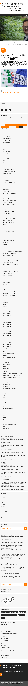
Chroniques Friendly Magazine (9, 171)
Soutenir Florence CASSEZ (8, 402)
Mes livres (3, 629)
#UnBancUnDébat (6, 140)
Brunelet (3, 451)
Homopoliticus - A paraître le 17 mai (8, 650)
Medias (4, 289)
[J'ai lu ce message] (26, 682)
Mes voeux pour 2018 (7, 333)
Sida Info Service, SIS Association (9, 399)
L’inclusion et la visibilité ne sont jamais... (11, 576)
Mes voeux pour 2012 (7, 322)
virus (10, 92)
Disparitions (5, 207)
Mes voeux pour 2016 (7, 329)
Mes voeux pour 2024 (7, 342)
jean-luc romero (21, 615)
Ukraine (4, 421)
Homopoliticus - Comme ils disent (9, 227)
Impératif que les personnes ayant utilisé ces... (12, 545)
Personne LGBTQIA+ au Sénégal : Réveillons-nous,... (13, 554)
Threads (4, 411)
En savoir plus (16, 684)
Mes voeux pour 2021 (7, 337)
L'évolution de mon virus (7, 275)
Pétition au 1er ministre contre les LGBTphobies (12, 373)
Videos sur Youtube (5, 641)
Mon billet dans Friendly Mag (8, 353)
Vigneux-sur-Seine (6, 428)
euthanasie (11, 615)
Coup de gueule (6, 189)
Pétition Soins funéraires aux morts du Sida (11, 379)
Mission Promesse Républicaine (9, 351)
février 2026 (3, 506)
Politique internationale (8, 91)
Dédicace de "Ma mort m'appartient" (10, 193)
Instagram (5, 236)
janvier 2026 (3, 508)
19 (13, 124)
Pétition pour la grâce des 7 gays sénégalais (11, 375)
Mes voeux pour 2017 (7, 331)
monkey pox (21, 91)
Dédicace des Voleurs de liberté (9, 204)
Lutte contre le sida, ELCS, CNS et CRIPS (10, 271)
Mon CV (2, 628)
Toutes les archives (5, 513)
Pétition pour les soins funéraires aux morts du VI (12, 377)
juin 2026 (3, 499)
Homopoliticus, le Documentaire (9, 229)
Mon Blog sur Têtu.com (5, 647)
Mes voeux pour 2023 (7, 340)
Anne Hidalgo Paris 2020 (8, 153)
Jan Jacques (3, 439)
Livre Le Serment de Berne (8, 262)
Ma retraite (5, 278)
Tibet (4, 413)
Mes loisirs (5, 306)
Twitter (4, 419)
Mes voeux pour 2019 (7, 335)
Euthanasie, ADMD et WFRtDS (9, 222)
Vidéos (4, 426)
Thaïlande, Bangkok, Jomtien (8, 408)
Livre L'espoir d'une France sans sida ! (10, 260)
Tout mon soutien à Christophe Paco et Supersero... (13, 549)
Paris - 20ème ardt (6, 364)
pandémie (13, 92)
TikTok (4, 415)
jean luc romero (22, 612)
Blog (3, 162)
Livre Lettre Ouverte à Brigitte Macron (10, 264)
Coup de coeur (5, 187)
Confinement (5, 178)
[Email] (10, 110)
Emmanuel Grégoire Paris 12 (8, 220)
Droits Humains (6, 215)
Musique (4, 359)
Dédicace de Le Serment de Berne (9, 195)
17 (6, 124)
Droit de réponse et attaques (8, 211)
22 (25, 124)
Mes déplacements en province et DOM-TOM (12, 297)
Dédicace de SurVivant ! (7, 202)
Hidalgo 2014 (5, 226)
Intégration (5, 238)
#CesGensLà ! (5, 134)
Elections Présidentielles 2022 (9, 218)
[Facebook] (2, 110)
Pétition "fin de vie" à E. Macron (9, 371)
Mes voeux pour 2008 (7, 315)
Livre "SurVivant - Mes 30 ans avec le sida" (11, 257)
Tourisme (4, 417)
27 (17, 126)
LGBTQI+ (4, 246)
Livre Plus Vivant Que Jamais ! (9, 268)
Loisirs (4, 269)
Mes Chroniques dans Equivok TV (9, 291)
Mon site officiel (4, 626)
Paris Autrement (6, 368)
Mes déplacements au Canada (9, 295)
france (6, 615)
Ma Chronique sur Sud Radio (8, 277)
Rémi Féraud (5, 391)
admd (16, 615)
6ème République (6, 142)
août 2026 (3, 495)
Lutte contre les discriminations (9, 273)
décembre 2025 (4, 509)
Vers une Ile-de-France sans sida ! (9, 424)
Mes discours (5, 298)
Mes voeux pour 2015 (7, 328)
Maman (4, 288)
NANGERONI (4, 455)
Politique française (6, 384)
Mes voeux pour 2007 (7, 313)
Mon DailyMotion (4, 636)
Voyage (4, 430)
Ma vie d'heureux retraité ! (8, 280)
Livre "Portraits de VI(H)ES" (8, 255)
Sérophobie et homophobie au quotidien (9, 633)
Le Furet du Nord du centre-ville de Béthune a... (12, 572)
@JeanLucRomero (5, 105)
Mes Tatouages (6, 309)
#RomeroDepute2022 (7, 138)
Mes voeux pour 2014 (7, 326)
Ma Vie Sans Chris (6, 284)
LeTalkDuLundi (6, 244)
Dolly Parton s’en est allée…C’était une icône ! (12, 541)
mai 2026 (3, 501)
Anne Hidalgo (5, 149)
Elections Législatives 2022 (8, 217)
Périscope (5, 370)
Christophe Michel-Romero (8, 169)
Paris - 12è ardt (6, 362)
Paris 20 (4, 366)
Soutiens (4, 404)
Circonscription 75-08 (7, 173)
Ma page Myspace (4, 638)
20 (17, 124)
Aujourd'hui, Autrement (7, 156)
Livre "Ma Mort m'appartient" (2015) (10, 253)
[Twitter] (6, 110)
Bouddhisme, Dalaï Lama (8, 164)
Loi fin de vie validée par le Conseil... (15, 451)
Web (3, 431)
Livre (4, 247)
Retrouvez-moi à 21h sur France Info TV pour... (12, 558)
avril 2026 (3, 502)
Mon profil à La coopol (5, 648)
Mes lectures (5, 302)
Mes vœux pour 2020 (7, 350)
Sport (4, 406)
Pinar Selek (5, 380)
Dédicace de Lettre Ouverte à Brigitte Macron (12, 196)
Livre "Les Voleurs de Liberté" (8, 249)
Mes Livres (5, 304)
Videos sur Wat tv (4, 643)
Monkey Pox (5, 355)
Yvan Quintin (4, 461)
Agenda (4, 145)
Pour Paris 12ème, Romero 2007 (9, 388)
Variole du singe (6, 422)
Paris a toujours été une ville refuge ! (20, 44)
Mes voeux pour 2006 (7, 311)
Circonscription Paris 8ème (8, 175)
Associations (5, 155)
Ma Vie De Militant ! (7, 282)
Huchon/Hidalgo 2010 (7, 235)
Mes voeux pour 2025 (7, 344)
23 (2, 126)
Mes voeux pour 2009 (7, 317)
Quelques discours (5, 634)
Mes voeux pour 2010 (7, 319)
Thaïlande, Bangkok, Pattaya (8, 410)
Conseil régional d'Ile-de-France (9, 182)
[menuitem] (16, 42)
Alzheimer (5, 147)
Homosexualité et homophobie (9, 231)
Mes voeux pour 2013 (7, 324)
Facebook (4, 224)
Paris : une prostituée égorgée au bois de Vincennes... (15, 42)
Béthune (4, 160)
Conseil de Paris (6, 180)
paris (2, 612)
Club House (5, 176)
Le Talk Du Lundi (6, 242)
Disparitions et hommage (8, 209)
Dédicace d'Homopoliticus (8, 191)
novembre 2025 (4, 511)
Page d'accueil (8, 44)
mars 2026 (3, 504)
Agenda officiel (4, 624)
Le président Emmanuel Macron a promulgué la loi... (13, 567)
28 (21, 126)
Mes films (4, 300)
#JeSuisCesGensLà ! (7, 136)
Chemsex (4, 167)
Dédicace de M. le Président (8, 198)
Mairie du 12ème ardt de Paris (9, 286)
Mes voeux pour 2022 (7, 339)
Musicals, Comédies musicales (9, 357)
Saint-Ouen (5, 393)
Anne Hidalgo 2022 (6, 151)
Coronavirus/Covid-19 (7, 185)
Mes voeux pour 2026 (7, 346)
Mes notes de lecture (7, 308)
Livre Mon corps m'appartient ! (9, 266)
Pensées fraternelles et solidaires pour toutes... (12, 536)
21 (21, 124)
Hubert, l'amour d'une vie (6, 631)
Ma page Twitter (4, 645)
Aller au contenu (4, 1)
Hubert (4, 233)
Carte (2, 518)
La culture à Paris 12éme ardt (8, 240)
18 (10, 124)
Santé (15, 91)
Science (4, 397)
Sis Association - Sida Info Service (9, 401)
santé (6, 612)
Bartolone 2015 (6, 158)
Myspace (4, 360)
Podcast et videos (6, 382)
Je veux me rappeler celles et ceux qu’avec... (11, 563)
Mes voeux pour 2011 (7, 320)
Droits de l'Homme (6, 213)
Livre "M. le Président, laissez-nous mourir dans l (12, 251)
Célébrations (5, 165)
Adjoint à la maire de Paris (8, 144)
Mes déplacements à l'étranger (9, 293)
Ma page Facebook (5, 640)
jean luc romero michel (13, 612)
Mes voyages (5, 348)
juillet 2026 (3, 497)
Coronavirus (5, 184)
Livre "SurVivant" (6, 258)
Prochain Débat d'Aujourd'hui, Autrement (11, 390)
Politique (3, 617)
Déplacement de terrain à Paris (9, 206)
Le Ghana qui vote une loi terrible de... (18, 478)
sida (2, 615)
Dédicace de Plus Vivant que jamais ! (10, 200)
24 (6, 126)
